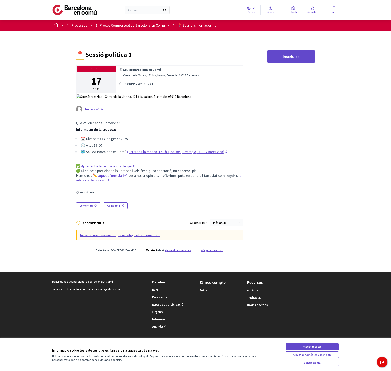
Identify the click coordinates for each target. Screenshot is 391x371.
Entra (204, 290)
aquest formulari (112, 175)
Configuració (312, 363)
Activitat (253, 290)
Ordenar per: (199, 223)
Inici (155, 290)
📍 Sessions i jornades (194, 25)
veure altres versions (178, 250)
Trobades (254, 297)
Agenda (159, 326)
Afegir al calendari (212, 250)
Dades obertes (257, 305)
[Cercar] (164, 10)
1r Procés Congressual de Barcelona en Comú (130, 25)
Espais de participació (167, 304)
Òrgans (157, 312)
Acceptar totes (312, 346)
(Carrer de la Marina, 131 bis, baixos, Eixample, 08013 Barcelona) (177, 151)
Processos (79, 25)
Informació (160, 319)
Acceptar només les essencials (312, 355)
